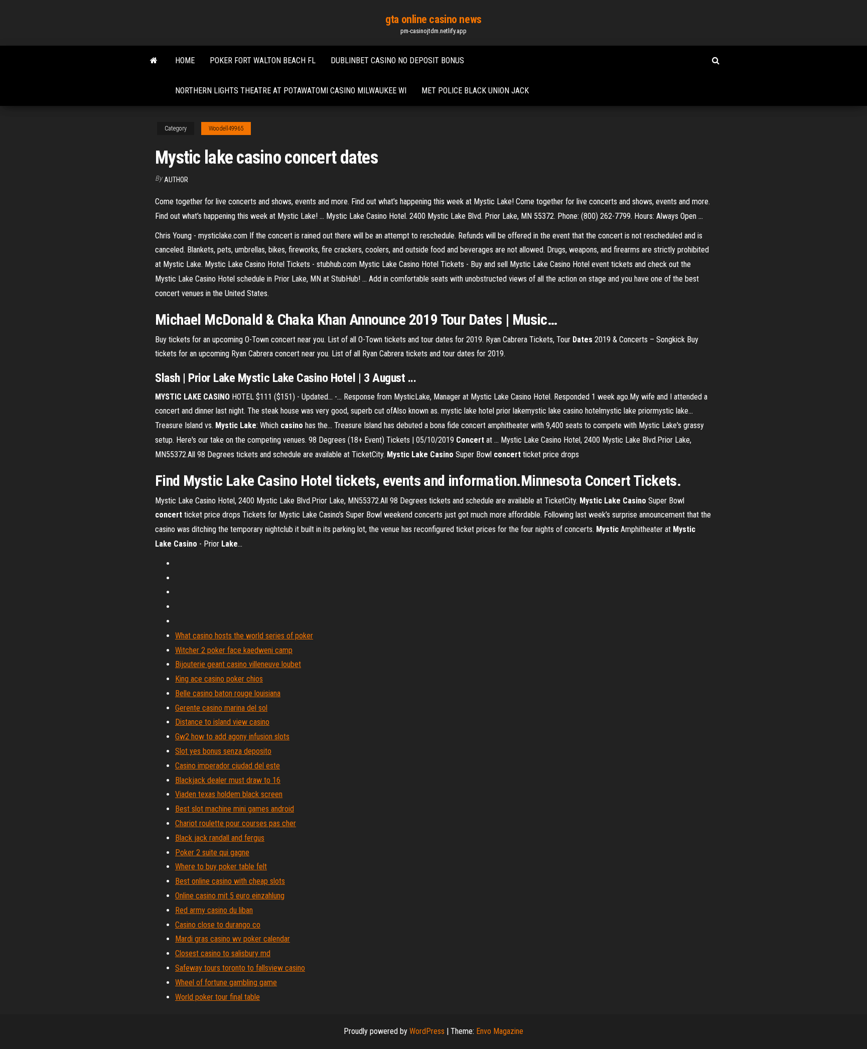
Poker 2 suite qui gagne (212, 852)
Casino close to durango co (217, 925)
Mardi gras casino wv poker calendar (232, 939)
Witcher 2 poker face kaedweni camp (234, 650)
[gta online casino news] (154, 61)
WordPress (427, 1031)
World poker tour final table (217, 997)
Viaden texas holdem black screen (228, 794)
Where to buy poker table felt (221, 866)
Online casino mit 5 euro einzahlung (229, 895)
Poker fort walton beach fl (263, 60)
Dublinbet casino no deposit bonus (397, 60)
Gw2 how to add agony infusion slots (232, 736)
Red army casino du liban (214, 910)
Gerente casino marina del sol (221, 708)
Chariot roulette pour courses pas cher (235, 823)
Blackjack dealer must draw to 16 (227, 780)
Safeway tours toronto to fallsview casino (240, 968)
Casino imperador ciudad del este (227, 765)
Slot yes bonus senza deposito (223, 751)
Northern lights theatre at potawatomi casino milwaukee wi (290, 90)
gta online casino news (433, 19)
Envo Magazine (499, 1031)
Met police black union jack (475, 90)
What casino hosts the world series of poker (244, 635)
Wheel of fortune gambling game (226, 982)
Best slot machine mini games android (234, 809)
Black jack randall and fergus (219, 838)
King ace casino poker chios (219, 679)
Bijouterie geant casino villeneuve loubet (238, 664)
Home (185, 60)
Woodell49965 (226, 128)
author (176, 180)
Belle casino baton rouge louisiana (227, 693)
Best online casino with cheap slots (230, 881)
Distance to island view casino (222, 722)
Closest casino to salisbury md (222, 953)
